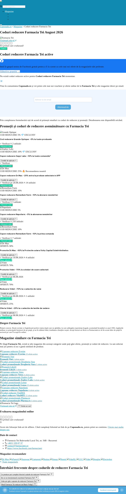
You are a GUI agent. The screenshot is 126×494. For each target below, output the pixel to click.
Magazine (9, 11)
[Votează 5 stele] (11, 43)
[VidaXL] (72, 459)
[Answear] (25, 459)
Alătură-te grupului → (10, 71)
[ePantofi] (15, 459)
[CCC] (80, 459)
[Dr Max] (5, 459)
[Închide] (122, 490)
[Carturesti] (35, 459)
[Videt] (87, 459)
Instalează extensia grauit (108, 490)
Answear (14, 14)
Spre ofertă (5, 260)
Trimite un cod (25, 406)
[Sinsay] (54, 459)
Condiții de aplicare (8, 161)
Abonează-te (63, 107)
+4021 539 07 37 (15, 443)
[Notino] (45, 459)
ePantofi (13, 19)
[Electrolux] (106, 459)
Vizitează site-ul (7, 40)
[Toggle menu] (1, 24)
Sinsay (13, 16)
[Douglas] (96, 459)
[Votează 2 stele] (4, 43)
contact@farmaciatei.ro (17, 445)
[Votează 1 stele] (1, 43)
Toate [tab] (3, 48)
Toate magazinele (10, 462)
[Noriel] (63, 459)
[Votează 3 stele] (6, 43)
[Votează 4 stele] (9, 43)
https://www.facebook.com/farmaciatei (24, 448)
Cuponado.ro (6, 26)
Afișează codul (6, 146)
